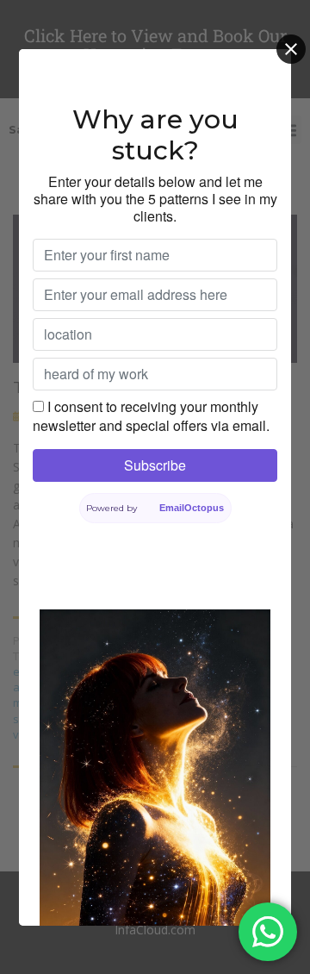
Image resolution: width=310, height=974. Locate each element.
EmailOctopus (191, 508)
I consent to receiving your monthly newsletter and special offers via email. (151, 415)
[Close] (291, 49)
